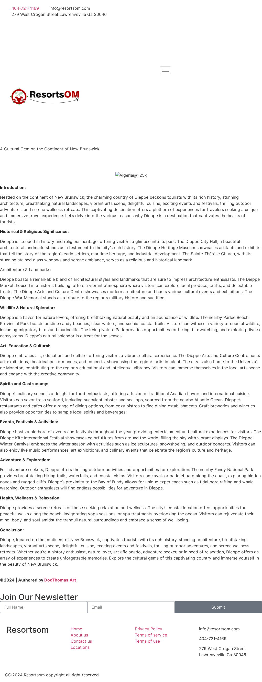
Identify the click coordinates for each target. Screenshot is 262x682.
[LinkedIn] (195, 31)
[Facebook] (195, 8)
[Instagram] (195, 53)
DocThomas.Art (60, 580)
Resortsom (27, 630)
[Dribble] (195, 42)
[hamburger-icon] (165, 70)
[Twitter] (195, 19)
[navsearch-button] (177, 69)
